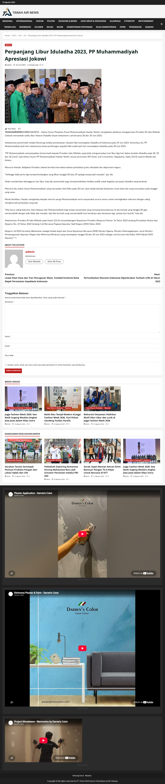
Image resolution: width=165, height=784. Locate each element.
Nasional (7, 21)
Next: (122, 278)
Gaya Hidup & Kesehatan (93, 21)
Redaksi (88, 776)
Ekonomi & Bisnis (67, 21)
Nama (8, 336)
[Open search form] (162, 24)
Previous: (42, 278)
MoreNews (101, 781)
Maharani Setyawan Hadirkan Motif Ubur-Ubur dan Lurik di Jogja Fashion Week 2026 (100, 417)
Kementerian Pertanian (79, 27)
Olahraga (115, 21)
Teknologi (10, 27)
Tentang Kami (78, 776)
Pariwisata (25, 27)
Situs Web (9, 355)
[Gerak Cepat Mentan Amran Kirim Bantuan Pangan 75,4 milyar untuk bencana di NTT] (102, 451)
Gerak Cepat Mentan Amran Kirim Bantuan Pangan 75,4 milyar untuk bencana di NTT (102, 469)
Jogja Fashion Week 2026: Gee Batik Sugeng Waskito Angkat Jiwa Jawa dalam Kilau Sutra (21, 417)
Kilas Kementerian (106, 27)
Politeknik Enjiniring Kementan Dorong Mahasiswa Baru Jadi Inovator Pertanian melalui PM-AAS (61, 471)
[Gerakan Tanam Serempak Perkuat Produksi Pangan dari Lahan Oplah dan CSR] (23, 451)
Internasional (24, 21)
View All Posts (54, 262)
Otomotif (129, 21)
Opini (123, 27)
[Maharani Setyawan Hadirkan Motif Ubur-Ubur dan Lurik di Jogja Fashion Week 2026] (102, 398)
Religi (50, 27)
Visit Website (34, 262)
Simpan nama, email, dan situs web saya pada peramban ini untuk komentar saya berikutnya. (46, 365)
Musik (60, 27)
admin (9, 65)
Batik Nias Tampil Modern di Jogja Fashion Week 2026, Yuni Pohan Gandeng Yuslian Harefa (62, 417)
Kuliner (39, 27)
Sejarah (149, 27)
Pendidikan (135, 27)
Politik (51, 21)
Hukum (39, 21)
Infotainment (145, 21)
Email (8, 346)
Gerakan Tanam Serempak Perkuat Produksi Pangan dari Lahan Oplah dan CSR (21, 469)
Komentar (9, 302)
